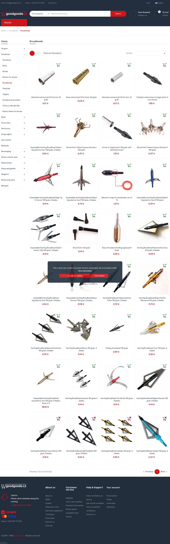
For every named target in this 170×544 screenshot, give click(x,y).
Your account (113, 487)
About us (49, 496)
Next (164, 471)
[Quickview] (31, 62)
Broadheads (7, 83)
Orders (109, 500)
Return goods (71, 509)
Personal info (112, 496)
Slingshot (5, 174)
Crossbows (5, 54)
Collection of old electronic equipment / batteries (54, 511)
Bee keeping (6, 151)
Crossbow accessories (11, 100)
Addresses (111, 507)
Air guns (4, 49)
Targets (5, 94)
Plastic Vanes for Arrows (12, 111)
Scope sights (6, 134)
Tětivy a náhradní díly (11, 106)
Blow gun (4, 186)
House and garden (8, 169)
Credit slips (111, 503)
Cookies (48, 503)
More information (85, 271)
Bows (3, 117)
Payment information (75, 506)
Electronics (5, 129)
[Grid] (32, 53)
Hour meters (6, 140)
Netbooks (5, 146)
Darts (4, 66)
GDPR (47, 500)
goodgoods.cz (19, 536)
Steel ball (6, 89)
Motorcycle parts (8, 180)
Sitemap (48, 526)
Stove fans (5, 123)
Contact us (52, 3)
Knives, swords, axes (9, 157)
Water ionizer (6, 163)
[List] (38, 53)
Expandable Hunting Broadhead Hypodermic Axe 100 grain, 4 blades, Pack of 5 (46, 400)
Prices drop (49, 518)
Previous (147, 471)
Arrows (5, 71)
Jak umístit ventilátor (95, 503)
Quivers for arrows (9, 77)
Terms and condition (74, 502)
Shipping (69, 498)
